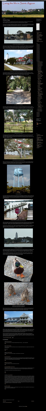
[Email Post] (12, 337)
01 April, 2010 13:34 (9, 341)
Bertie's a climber (40, 74)
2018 (37, 52)
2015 (37, 55)
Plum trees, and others (40, 75)
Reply (5, 343)
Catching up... (39, 82)
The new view (39, 80)
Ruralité (38, 40)
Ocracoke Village (40, 107)
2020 (37, 50)
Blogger (26, 406)
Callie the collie (39, 81)
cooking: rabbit (38, 144)
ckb (38, 124)
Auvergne (38, 134)
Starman (6, 362)
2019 (37, 51)
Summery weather (40, 76)
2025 (37, 45)
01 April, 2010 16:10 (8, 356)
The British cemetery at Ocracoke (40, 106)
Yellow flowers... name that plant (40, 73)
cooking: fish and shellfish (40, 140)
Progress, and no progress (40, 89)
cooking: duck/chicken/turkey (39, 139)
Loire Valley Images (39, 39)
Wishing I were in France (40, 41)
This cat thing (39, 77)
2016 (37, 54)
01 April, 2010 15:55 (9, 352)
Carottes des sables (40, 88)
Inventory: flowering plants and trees (40, 71)
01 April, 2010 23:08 (9, 362)
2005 (37, 116)
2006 (37, 115)
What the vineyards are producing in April (40, 83)
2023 (37, 47)
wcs (5, 356)
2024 (37, 46)
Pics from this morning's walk (40, 95)
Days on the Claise (39, 34)
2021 (37, 49)
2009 (37, 112)
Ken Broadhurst (39, 123)
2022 (37, 48)
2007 (37, 114)
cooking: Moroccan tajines (40, 135)
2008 (37, 113)
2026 (37, 44)
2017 (37, 53)
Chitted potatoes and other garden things (40, 94)
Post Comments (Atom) (9, 402)
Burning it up (39, 101)
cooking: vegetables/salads (39, 145)
